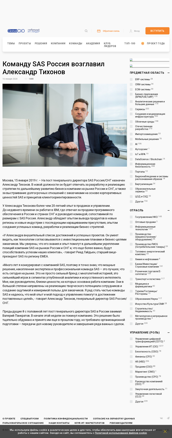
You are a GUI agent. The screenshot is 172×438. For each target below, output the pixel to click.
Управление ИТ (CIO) (149, 346)
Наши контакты (59, 423)
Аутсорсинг (142, 149)
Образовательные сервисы (145, 190)
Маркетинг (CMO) (146, 371)
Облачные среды (146, 121)
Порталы (141, 171)
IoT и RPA (141, 154)
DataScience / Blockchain (150, 159)
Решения (41, 43)
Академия (93, 43)
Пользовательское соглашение (23, 423)
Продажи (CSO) (145, 366)
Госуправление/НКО (148, 217)
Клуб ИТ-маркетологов (89, 423)
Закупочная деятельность (151, 389)
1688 (30, 79)
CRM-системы (144, 84)
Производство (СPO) (148, 376)
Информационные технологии (145, 228)
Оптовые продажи (146, 222)
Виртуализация (145, 184)
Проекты (25, 43)
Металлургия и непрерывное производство (151, 317)
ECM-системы (144, 89)
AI (138, 144)
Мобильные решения (148, 139)
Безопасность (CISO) (148, 351)
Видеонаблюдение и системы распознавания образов (151, 177)
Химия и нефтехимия (147, 259)
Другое (141, 201)
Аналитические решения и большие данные (150, 103)
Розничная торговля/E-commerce (148, 272)
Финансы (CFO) (145, 356)
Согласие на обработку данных (114, 418)
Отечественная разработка (143, 127)
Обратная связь (111, 31)
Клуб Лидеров (110, 44)
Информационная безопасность (145, 165)
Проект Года (156, 43)
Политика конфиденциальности (66, 418)
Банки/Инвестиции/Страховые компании (149, 265)
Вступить (157, 31)
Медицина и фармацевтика (145, 285)
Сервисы (142, 109)
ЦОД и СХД (143, 196)
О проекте (9, 418)
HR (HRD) (142, 361)
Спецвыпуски (29, 418)
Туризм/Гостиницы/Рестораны (146, 292)
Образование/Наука (148, 299)
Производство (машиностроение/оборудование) (145, 237)
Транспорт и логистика (150, 279)
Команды (75, 43)
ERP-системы (144, 79)
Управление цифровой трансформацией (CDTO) (150, 340)
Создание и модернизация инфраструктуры (150, 115)
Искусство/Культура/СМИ (151, 304)
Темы (11, 43)
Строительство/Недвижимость (145, 310)
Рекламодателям (121, 423)
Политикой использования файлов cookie (121, 432)
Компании (58, 43)
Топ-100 (129, 43)
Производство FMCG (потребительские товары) (151, 245)
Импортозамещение (148, 134)
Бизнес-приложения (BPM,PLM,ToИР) (146, 95)
